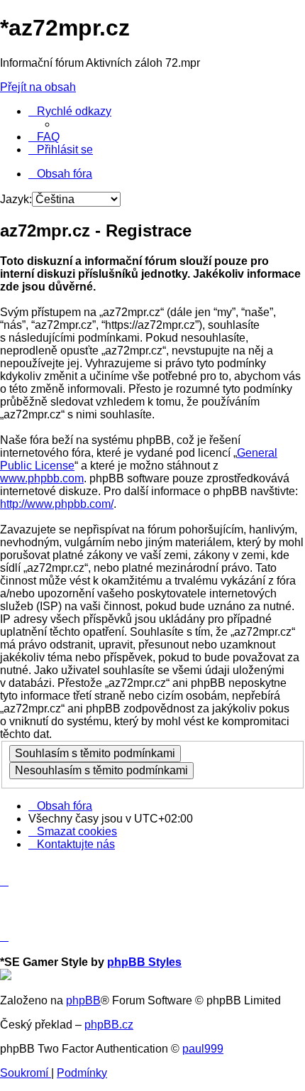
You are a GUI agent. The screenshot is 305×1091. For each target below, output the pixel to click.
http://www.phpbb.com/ (56, 504)
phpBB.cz (108, 1025)
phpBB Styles (144, 962)
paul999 (202, 1049)
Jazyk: (16, 199)
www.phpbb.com (42, 478)
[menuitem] (44, 137)
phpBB (83, 1000)
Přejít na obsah (38, 87)
